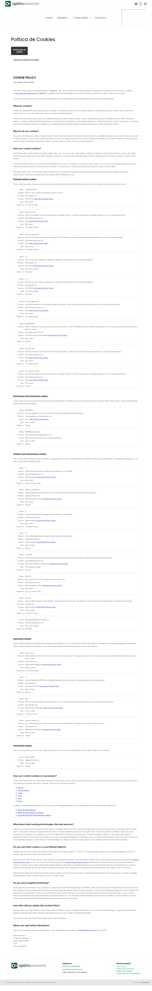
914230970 (66, 966)
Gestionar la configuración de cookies (26, 60)
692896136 (76, 966)
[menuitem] (49, 18)
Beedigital (145, 982)
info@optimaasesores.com (72, 969)
